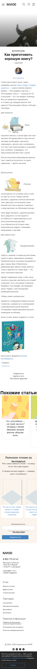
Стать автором (7, 603)
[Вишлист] (29, 5)
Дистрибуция (7, 609)
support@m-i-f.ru (9, 571)
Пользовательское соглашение (13, 627)
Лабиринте (8, 359)
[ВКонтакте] (17, 649)
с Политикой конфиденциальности (13, 658)
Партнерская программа (11, 606)
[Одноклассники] (20, 649)
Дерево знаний (8, 589)
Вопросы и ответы (9, 586)
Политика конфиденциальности (13, 630)
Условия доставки (9, 593)
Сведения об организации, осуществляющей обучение (12, 623)
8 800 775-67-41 (10, 559)
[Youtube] (13, 649)
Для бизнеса (7, 613)
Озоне (24, 356)
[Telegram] (23, 649)
